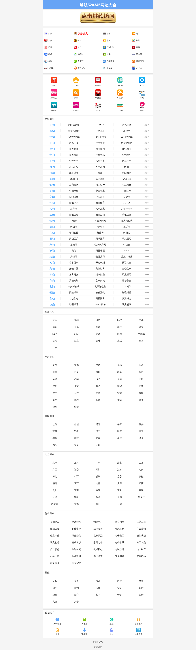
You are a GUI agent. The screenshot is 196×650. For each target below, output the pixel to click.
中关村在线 (73, 286)
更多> (146, 125)
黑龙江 (141, 497)
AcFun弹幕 (100, 304)
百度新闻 (73, 148)
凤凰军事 (100, 160)
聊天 (98, 431)
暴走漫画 (126, 304)
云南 (76, 490)
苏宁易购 (76, 85)
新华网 (110, 68)
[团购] (52, 226)
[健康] (52, 220)
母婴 (119, 594)
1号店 (98, 110)
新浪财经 (100, 274)
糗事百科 (73, 262)
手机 (141, 365)
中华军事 (73, 160)
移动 (119, 372)
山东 (141, 462)
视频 (76, 320)
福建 (55, 483)
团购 (141, 386)
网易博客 (100, 298)
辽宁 (119, 476)
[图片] (52, 238)
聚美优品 (54, 98)
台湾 (119, 504)
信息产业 (54, 535)
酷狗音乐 (126, 154)
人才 (76, 393)
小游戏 (141, 333)
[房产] (52, 244)
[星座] (52, 214)
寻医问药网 (100, 220)
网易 (138, 47)
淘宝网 (76, 98)
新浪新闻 (100, 148)
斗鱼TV (100, 124)
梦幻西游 (126, 172)
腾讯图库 (100, 238)
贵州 (55, 490)
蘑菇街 (100, 232)
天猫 (50, 40)
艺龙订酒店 (126, 256)
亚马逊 (142, 98)
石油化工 (54, 521)
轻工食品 (141, 542)
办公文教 (54, 556)
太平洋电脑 (100, 286)
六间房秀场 (73, 124)
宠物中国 (73, 268)
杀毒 (119, 424)
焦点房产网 (100, 244)
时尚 (55, 386)
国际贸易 (76, 563)
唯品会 (76, 110)
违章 (98, 365)
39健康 (73, 220)
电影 (98, 320)
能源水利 (119, 528)
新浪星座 (73, 214)
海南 (119, 497)
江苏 (119, 469)
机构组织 (76, 542)
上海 (76, 462)
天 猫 (126, 166)
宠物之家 (126, 268)
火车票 (84, 624)
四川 (98, 469)
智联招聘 (126, 292)
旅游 (98, 386)
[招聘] (52, 292)
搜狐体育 (100, 202)
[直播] (52, 124)
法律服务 (98, 528)
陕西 (76, 483)
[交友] (52, 196)
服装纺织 (141, 535)
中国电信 (73, 190)
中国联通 (100, 190)
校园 (55, 594)
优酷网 (100, 130)
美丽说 (126, 232)
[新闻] (52, 148)
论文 (119, 587)
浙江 (98, 476)
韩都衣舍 (126, 280)
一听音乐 (100, 154)
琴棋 (141, 581)
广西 (55, 469)
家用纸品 (141, 556)
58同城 (80, 54)
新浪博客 (126, 298)
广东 (98, 462)
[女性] (52, 232)
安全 (76, 445)
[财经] (52, 274)
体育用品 (119, 521)
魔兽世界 (73, 172)
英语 (76, 581)
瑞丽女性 (73, 232)
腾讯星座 (126, 214)
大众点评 (120, 98)
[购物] (52, 166)
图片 (98, 327)
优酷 (50, 61)
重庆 (98, 490)
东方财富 (81, 68)
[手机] (52, 190)
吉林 (98, 483)
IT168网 (127, 286)
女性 (55, 340)
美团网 (120, 85)
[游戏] (52, 136)
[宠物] (52, 268)
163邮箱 (74, 178)
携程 (50, 54)
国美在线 (98, 85)
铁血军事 (126, 160)
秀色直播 (126, 124)
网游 (119, 333)
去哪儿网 (100, 256)
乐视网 (126, 130)
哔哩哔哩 (73, 304)
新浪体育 (73, 202)
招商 (76, 594)
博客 (98, 424)
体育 (141, 327)
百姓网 (139, 54)
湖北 (119, 462)
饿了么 (142, 85)
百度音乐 (73, 154)
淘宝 (138, 33)
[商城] (52, 280)
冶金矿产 (141, 549)
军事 (55, 347)
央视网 (51, 68)
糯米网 (100, 226)
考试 (98, 581)
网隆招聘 (73, 292)
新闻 (55, 327)
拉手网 (126, 226)
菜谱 (55, 379)
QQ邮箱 (127, 178)
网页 (119, 431)
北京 (55, 462)
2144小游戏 (127, 136)
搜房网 (73, 244)
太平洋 (139, 68)
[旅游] (52, 256)
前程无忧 (100, 292)
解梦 (111, 634)
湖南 (76, 469)
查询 (76, 365)
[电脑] (52, 286)
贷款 (119, 393)
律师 (55, 406)
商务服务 (54, 563)
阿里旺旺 (100, 250)
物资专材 (98, 521)
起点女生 (100, 142)
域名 (141, 438)
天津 (119, 483)
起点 (79, 47)
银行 (98, 372)
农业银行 (126, 184)
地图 (98, 379)
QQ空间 (110, 47)
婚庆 (119, 399)
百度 (50, 33)
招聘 (76, 399)
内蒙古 (54, 504)
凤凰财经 (126, 274)
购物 (119, 386)
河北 (55, 476)
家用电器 (98, 542)
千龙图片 (126, 238)
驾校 (141, 399)
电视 (119, 320)
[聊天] (52, 250)
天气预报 (57, 624)
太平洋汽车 (126, 208)
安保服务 (119, 556)
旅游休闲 (76, 549)
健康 (119, 379)
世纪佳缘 (73, 196)
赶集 (109, 54)
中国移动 (126, 190)
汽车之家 (111, 61)
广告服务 (54, 549)
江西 (141, 483)
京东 (54, 85)
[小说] (52, 142)
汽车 (76, 379)
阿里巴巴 (140, 61)
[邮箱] (52, 178)
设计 (141, 594)
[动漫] (52, 304)
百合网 (126, 196)
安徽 (141, 476)
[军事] (52, 160)
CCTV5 (126, 202)
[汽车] (52, 208)
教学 (119, 581)
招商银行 (100, 184)
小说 (76, 327)
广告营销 (141, 528)
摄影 (55, 581)
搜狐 (79, 40)
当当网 (120, 110)
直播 (119, 340)
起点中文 (73, 142)
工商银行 (73, 184)
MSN (126, 250)
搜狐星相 (100, 214)
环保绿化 (76, 535)
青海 (141, 490)
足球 (98, 340)
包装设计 (119, 549)
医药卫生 (141, 521)
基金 (76, 372)
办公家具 (119, 542)
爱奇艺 (80, 61)
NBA (54, 333)
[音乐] (52, 154)
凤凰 (50, 47)
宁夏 (119, 490)
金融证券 (54, 528)
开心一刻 (100, 262)
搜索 (141, 431)
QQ (55, 445)
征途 (100, 172)
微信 (74, 250)
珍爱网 (100, 196)
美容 (98, 393)
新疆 (76, 497)
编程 (55, 438)
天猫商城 (98, 98)
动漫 (119, 327)
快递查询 (139, 634)
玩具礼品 (54, 542)
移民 (141, 393)
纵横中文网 (126, 142)
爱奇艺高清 (73, 130)
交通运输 (76, 521)
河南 (141, 469)
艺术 (98, 594)
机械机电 (98, 549)
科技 (76, 438)
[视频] (52, 130)
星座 (76, 340)
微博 (109, 40)
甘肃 (55, 497)
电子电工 (119, 535)
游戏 (141, 320)
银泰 (142, 110)
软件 (55, 424)
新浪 (109, 33)
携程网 (73, 256)
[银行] (52, 184)
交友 (141, 340)
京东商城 (73, 166)
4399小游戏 (74, 136)
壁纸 (76, 431)
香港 (76, 504)
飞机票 (84, 634)
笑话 (98, 333)
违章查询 (139, 624)
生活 (76, 406)
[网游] (52, 172)
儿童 (76, 386)
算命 (57, 634)
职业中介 (76, 528)
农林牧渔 (98, 535)
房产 (141, 372)
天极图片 (73, 238)
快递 (119, 365)
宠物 (55, 399)
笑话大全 (126, 262)
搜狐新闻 (126, 148)
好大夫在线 (126, 220)
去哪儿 (54, 110)
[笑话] (52, 262)
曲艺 (55, 587)
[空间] (52, 298)
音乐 (55, 320)
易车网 (73, 208)
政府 (141, 587)
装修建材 (76, 556)
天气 (55, 365)
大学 (55, 393)
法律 (98, 587)
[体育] (52, 202)
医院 (98, 399)
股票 (55, 372)
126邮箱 (100, 178)
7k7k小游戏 (100, 136)
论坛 (76, 333)
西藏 (98, 497)
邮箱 (76, 424)
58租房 (126, 244)
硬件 (141, 424)
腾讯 (138, 40)
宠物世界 (100, 268)
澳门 (98, 504)
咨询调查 (98, 556)
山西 (76, 476)
